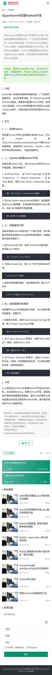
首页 (3, 10)
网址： (8, 642)
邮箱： (8, 636)
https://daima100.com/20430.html (19, 433)
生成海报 (10, 453)
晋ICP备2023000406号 (40, 669)
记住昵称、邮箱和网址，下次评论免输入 (22, 647)
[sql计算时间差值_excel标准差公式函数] (10, 499)
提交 (26, 654)
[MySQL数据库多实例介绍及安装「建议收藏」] (10, 555)
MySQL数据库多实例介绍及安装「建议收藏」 (34, 553)
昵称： (8, 629)
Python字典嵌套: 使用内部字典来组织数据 (33, 525)
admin (4, 22)
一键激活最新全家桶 (10, 27)
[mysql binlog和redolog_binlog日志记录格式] (10, 569)
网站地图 (30, 671)
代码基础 (28, 22)
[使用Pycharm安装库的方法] (10, 597)
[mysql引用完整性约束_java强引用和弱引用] (10, 513)
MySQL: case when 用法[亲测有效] (33, 539)
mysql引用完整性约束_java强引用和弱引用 (34, 511)
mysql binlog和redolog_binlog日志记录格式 (34, 567)
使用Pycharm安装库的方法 (33, 593)
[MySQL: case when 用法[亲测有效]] (10, 541)
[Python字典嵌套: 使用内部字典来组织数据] (10, 527)
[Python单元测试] (10, 583)
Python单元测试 (27, 579)
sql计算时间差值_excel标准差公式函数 (34, 497)
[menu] (48, 3)
